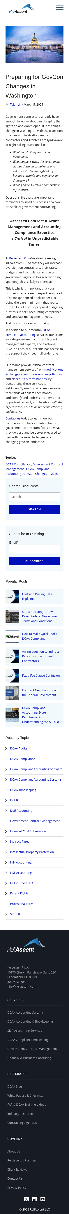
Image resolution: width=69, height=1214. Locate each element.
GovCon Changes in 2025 (40, 474)
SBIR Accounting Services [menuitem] (24, 1031)
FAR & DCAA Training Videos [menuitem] (26, 1105)
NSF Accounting (21, 873)
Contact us (13, 418)
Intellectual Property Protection (32, 852)
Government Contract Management (35, 821)
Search (34, 509)
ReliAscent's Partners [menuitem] (22, 1160)
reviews (38, 374)
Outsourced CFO (21, 883)
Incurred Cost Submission (28, 831)
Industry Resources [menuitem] (20, 1114)
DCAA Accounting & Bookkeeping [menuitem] (30, 1021)
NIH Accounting (21, 862)
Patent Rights (19, 893)
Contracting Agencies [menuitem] (22, 1123)
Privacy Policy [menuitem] (16, 1188)
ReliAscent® (17, 258)
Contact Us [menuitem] (15, 1178)
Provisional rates (21, 904)
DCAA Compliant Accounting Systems (36, 779)
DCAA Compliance (18, 464)
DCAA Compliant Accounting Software (36, 769)
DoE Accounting (21, 811)
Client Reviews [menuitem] (17, 1170)
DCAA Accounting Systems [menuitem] (25, 1012)
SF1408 (15, 914)
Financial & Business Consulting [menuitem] (29, 1058)
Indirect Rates (19, 842)
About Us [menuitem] (13, 1151)
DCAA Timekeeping (23, 790)
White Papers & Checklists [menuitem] (25, 1096)
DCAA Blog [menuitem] (14, 1086)
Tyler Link (17, 104)
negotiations (54, 374)
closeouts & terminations (29, 379)
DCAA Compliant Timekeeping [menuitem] (28, 1040)
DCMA (14, 800)
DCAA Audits (18, 748)
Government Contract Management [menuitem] (32, 1049)
